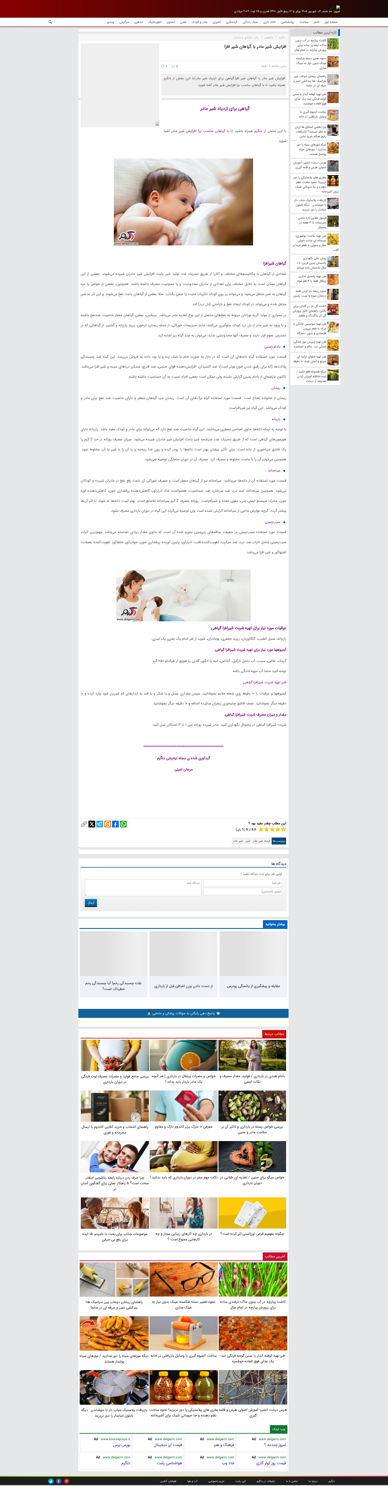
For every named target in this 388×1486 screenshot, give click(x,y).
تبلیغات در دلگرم (266, 1481)
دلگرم (125, 1463)
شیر (248, 841)
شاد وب (228, 1463)
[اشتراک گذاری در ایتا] (107, 824)
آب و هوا (192, 1481)
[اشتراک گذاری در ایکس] (91, 824)
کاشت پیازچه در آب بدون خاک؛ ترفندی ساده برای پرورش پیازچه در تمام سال (253, 1304)
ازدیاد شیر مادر (261, 841)
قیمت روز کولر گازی (271, 1463)
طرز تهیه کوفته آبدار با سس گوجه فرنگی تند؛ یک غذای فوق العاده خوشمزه (252, 1358)
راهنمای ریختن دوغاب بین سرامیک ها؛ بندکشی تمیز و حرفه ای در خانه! (114, 1304)
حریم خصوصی (216, 1481)
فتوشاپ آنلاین (168, 1481)
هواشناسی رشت (169, 1463)
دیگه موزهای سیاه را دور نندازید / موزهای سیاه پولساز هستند (114, 1358)
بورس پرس (121, 1445)
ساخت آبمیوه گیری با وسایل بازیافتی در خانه (184, 1355)
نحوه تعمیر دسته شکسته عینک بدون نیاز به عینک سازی (184, 1304)
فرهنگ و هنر (224, 1445)
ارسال (91, 902)
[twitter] (51, 1481)
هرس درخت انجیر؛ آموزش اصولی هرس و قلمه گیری (253, 1412)
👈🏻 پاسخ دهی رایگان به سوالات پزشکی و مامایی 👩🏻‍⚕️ (183, 1013)
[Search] (50, 22)
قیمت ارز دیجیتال (168, 1445)
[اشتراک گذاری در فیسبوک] (115, 824)
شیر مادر (238, 841)
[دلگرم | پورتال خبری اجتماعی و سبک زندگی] (334, 8)
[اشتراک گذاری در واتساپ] (123, 824)
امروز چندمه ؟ (275, 1445)
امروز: (336, 11)
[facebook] (59, 1481)
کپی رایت (240, 1481)
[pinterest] (66, 1481)
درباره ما (313, 1481)
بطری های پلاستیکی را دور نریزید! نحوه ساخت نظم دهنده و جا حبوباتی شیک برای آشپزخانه (183, 1412)
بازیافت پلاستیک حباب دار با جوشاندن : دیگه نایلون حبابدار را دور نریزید (114, 1412)
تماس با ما (292, 1481)
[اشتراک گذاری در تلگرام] (99, 824)
